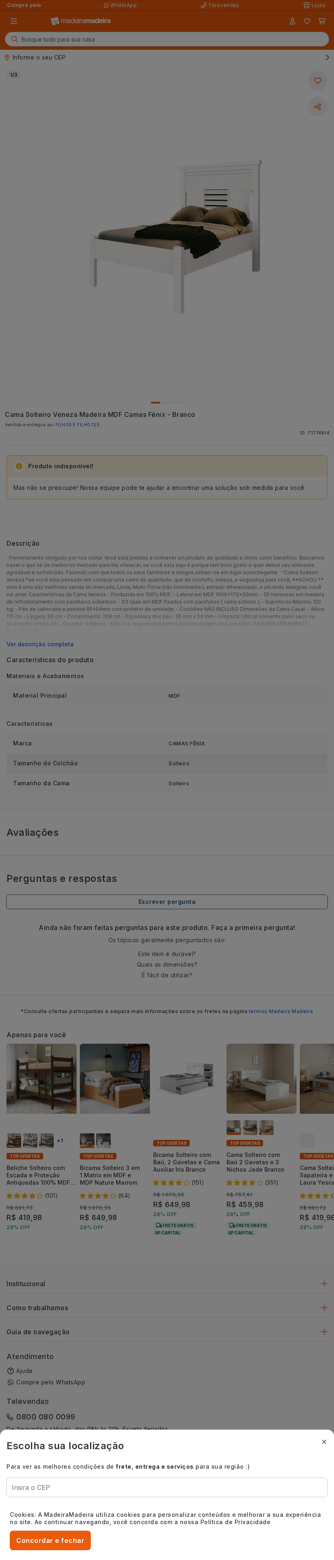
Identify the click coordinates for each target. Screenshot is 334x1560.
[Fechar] (324, 1441)
